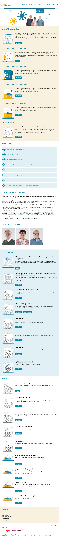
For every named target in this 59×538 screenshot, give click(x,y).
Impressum (18, 534)
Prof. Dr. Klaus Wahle (8, 247)
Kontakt (3, 534)
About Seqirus (25, 534)
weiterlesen (18, 43)
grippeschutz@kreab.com (10, 520)
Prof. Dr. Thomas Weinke (19, 214)
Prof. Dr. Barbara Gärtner (21, 213)
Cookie (13, 534)
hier (37, 218)
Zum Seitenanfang (53, 525)
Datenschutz (8, 534)
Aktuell (17, 61)
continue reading (27, 312)
